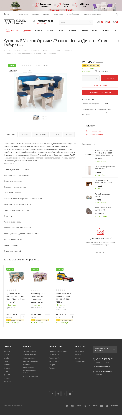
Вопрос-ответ (80, 361)
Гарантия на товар (30, 376)
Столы (6, 361)
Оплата (56, 134)
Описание (11, 134)
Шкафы (6, 358)
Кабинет (7, 378)
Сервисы (27, 347)
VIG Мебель (80, 347)
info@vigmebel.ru (103, 366)
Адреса (77, 358)
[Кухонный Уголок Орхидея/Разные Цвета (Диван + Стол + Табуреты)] (40, 92)
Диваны (7, 351)
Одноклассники (64, 393)
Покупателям (55, 347)
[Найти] (90, 22)
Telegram (58, 393)
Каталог (8, 347)
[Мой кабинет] (117, 14)
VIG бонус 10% (54, 355)
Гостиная (7, 365)
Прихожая (7, 381)
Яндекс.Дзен (70, 393)
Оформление (40, 134)
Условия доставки (30, 355)
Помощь (52, 368)
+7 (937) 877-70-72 (44, 21)
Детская (7, 375)
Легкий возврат (55, 361)
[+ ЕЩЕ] (115, 30)
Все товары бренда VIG (95, 134)
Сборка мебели (29, 358)
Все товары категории (94, 131)
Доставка (70, 134)
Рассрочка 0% (54, 358)
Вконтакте (51, 393)
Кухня (6, 371)
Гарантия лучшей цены (58, 351)
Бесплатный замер (30, 361)
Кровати (7, 355)
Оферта (52, 365)
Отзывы (25, 134)
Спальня (7, 368)
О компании (79, 351)
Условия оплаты (29, 351)
